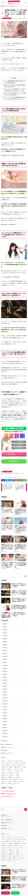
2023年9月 (5, 706)
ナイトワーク (21, 473)
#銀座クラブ (4, 769)
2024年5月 (5, 683)
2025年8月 (5, 641)
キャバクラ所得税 (15, 473)
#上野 (3, 841)
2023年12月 (5, 698)
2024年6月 (5, 680)
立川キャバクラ (4, 781)
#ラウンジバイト (10, 839)
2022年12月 (5, 733)
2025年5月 (5, 650)
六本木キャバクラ (5, 775)
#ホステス (21, 760)
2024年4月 (5, 686)
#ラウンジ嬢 (16, 839)
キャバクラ (4, 771)
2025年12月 (5, 635)
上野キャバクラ (4, 773)
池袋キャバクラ (16, 779)
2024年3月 (5, 689)
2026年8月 (5, 624)
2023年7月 (5, 712)
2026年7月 (5, 626)
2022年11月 (5, 736)
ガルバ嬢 (15, 769)
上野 (22, 771)
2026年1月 (5, 632)
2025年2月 (5, 659)
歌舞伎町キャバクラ (5, 779)
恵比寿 (17, 775)
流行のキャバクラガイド (8, 753)
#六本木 (14, 841)
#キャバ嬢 (16, 760)
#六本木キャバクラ (20, 841)
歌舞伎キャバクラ (12, 777)
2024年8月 (5, 674)
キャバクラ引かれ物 (6, 473)
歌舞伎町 (18, 777)
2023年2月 (5, 727)
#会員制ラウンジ (8, 841)
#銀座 (24, 767)
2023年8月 (5, 709)
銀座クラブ (11, 783)
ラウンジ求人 (17, 771)
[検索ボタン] (2, 2)
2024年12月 (5, 665)
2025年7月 (5, 644)
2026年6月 (5, 629)
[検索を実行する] (25, 809)
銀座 (23, 781)
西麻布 (10, 781)
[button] (3, 480)
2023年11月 (5, 701)
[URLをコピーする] (25, 480)
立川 (21, 779)
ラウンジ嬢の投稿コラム (7, 18)
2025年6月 (5, 647)
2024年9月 (5, 671)
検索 (25, 576)
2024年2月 (5, 692)
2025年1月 (5, 662)
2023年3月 (5, 724)
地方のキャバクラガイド (8, 747)
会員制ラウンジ (11, 773)
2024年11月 (5, 668)
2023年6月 (5, 715)
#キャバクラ (10, 760)
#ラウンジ (3, 839)
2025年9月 (5, 638)
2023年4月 (5, 721)
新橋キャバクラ (4, 777)
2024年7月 (5, 677)
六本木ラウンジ (12, 775)
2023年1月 (5, 730)
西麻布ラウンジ (15, 781)
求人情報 (5, 750)
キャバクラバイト (10, 771)
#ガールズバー (4, 760)
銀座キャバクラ (4, 783)
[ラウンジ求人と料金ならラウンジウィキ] (14, 2)
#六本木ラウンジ (5, 767)
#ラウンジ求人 (22, 839)
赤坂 (20, 781)
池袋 (11, 779)
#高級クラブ (10, 769)
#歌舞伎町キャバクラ (18, 767)
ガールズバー (20, 769)
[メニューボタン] (25, 2)
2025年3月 (5, 656)
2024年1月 (5, 695)
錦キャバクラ (16, 783)
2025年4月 (5, 653)
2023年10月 (5, 703)
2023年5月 (5, 718)
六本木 (17, 773)
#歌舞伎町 (11, 767)
